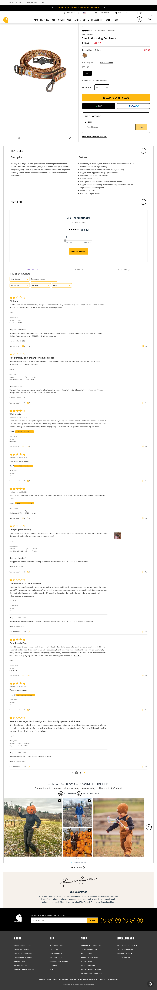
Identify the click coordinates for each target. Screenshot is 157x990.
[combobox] (20, 279)
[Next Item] (102, 7)
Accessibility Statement (67, 979)
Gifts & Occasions (88, 966)
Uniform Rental (123, 957)
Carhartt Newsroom (22, 949)
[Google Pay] (98, 106)
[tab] (33, 269)
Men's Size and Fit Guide (91, 970)
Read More (77, 656)
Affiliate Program (21, 966)
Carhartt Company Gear (35, 2)
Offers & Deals (87, 961)
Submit (92, 920)
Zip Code (88, 122)
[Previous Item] (55, 7)
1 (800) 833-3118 (56, 945)
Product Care (86, 953)
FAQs (51, 970)
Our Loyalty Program (57, 953)
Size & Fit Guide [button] (106, 62)
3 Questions (110, 31)
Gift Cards (53, 966)
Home (84, 27)
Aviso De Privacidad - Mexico (88, 979)
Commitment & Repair (23, 957)
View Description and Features (94, 136)
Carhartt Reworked (16, 2)
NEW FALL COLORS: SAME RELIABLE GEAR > (78, 7)
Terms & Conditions (89, 949)
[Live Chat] (140, 13)
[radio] (85, 55)
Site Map (42, 979)
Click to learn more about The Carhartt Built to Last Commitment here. (87, 902)
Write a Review (78, 251)
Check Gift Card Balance (58, 961)
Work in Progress (124, 953)
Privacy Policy (52, 979)
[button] (41, 68)
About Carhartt (20, 961)
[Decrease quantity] (97, 87)
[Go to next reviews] (84, 772)
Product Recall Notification (25, 970)
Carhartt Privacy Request (109, 979)
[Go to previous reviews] (72, 772)
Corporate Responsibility (24, 953)
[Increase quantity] (107, 87)
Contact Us (53, 949)
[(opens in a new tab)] (102, 920)
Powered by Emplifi (79, 862)
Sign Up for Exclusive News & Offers (48, 915)
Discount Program (56, 957)
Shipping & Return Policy (91, 945)
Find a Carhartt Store (89, 957)
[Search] (139, 19)
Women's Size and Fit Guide (92, 974)
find (141, 127)
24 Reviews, (101, 31)
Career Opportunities (22, 945)
